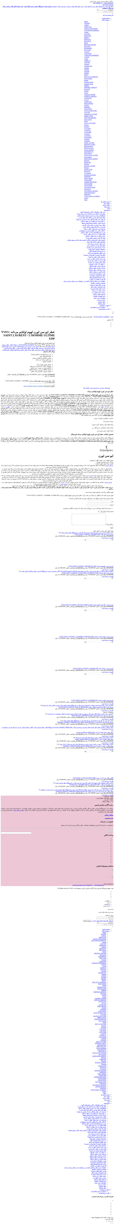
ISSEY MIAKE (88, 103)
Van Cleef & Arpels (89, 187)
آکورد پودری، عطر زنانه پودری (96, 260)
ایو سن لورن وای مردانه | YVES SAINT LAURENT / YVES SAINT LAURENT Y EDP (87, 573)
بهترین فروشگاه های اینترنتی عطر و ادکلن (93, 232)
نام (112, 501)
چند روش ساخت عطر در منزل (96, 258)
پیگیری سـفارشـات (104, 309)
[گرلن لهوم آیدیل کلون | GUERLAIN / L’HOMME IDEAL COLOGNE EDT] (84, 783)
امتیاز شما (109, 511)
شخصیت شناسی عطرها (98, 283)
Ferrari (86, 93)
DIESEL (86, 73)
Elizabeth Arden (88, 82)
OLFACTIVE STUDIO (91, 155)
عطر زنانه (107, 203)
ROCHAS (87, 171)
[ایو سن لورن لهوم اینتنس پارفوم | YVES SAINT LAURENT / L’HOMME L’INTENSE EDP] (99, 610)
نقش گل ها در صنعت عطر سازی (95, 238)
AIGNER (87, 23)
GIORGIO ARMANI (90, 96)
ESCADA (87, 89)
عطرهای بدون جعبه (99, 298)
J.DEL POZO (88, 109)
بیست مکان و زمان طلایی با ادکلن (95, 236)
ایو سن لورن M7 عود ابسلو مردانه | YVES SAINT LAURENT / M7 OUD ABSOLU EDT (87, 605)
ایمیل (111, 505)
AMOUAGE (88, 27)
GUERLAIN (88, 102)
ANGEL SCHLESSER (91, 28)
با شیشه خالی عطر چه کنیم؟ (96, 257)
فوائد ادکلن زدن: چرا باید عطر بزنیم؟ (94, 234)
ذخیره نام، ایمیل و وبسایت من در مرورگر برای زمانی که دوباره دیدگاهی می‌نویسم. (87, 508)
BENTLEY (87, 39)
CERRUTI (87, 61)
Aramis (86, 32)
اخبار (108, 208)
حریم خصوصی (109, 818)
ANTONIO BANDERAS (91, 30)
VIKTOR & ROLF (89, 192)
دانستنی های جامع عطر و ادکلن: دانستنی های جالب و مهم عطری (86, 240)
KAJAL (86, 125)
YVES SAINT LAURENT (92, 196)
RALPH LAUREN (89, 166)
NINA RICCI (88, 153)
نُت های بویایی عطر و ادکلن (97, 266)
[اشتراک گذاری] (109, 1221)
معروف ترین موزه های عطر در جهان (94, 229)
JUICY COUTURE (89, 123)
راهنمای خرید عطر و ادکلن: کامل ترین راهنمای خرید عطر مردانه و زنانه (84, 281)
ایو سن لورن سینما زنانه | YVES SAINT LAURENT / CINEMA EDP (93, 668)
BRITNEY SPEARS (90, 44)
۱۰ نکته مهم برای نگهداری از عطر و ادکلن (93, 221)
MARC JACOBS (89, 143)
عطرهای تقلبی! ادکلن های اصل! (95, 242)
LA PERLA (87, 135)
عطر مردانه (106, 205)
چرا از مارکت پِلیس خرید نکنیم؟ (96, 247)
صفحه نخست (106, 18)
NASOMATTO (88, 151)
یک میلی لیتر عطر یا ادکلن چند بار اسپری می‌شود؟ (90, 219)
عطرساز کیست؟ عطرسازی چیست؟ (94, 255)
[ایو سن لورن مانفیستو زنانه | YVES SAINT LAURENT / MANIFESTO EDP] (99, 540)
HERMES (87, 107)
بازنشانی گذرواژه (108, 921)
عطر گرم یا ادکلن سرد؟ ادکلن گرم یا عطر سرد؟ (91, 214)
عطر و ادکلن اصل (18, 810)
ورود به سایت (87, 921)
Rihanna (86, 168)
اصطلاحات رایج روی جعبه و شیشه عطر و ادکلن (91, 215)
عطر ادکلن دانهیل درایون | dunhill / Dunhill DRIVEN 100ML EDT (94, 739)
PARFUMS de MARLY (91, 159)
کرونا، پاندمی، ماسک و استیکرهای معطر (93, 223)
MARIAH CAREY (89, 144)
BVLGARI (87, 50)
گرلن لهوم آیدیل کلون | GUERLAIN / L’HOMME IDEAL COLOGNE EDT (91, 784)
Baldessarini (87, 36)
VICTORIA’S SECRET (91, 191)
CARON (86, 57)
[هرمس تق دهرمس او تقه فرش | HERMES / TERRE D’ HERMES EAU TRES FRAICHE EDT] (88, 720)
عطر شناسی (101, 302)
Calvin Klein (87, 53)
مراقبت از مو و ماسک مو (97, 307)
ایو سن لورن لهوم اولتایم (24, 346)
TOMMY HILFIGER (90, 182)
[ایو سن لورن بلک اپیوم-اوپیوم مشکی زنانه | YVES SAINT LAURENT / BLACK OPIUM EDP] (78, 705)
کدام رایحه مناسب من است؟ (96, 262)
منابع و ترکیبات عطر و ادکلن (97, 268)
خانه (112, 317)
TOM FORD (88, 180)
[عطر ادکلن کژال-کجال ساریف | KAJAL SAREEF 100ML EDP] (57, 729)
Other (85, 200)
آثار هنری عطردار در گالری (97, 279)
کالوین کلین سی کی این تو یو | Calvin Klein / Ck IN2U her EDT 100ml (93, 778)
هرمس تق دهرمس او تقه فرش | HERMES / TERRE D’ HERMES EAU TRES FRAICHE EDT (85, 722)
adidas (86, 21)
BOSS (86, 43)
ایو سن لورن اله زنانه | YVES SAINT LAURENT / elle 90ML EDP (93, 534)
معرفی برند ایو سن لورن (97, 388)
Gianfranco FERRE (89, 94)
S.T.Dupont (87, 173)
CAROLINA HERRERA (91, 55)
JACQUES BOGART (90, 110)
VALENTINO (88, 185)
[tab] (107, 388)
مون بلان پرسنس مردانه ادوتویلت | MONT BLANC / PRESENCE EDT (92, 715)
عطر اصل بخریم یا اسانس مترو (96, 245)
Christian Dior (88, 66)
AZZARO (87, 34)
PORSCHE (87, 162)
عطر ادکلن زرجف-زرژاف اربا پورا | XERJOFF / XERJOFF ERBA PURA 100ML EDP (88, 746)
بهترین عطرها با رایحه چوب (97, 273)
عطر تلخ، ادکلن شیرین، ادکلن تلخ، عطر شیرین (91, 217)
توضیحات (107, 388)
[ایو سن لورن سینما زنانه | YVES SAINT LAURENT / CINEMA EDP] (99, 642)
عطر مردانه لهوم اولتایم (17, 350)
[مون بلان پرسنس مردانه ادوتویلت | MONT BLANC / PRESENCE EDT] (80, 714)
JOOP (86, 121)
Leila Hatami (87, 137)
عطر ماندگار (101, 303)
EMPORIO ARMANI (90, 87)
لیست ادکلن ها (105, 201)
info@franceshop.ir (107, 5)
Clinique (86, 68)
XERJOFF (87, 194)
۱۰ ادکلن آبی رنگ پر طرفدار (97, 264)
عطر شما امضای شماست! (97, 275)
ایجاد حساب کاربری (97, 921)
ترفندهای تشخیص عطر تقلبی (96, 249)
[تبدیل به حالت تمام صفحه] (111, 1221)
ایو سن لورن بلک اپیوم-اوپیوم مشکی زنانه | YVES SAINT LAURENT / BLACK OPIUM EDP (85, 707)
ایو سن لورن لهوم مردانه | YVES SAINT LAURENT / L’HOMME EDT (92, 700)
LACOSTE (87, 128)
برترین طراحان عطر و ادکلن (97, 270)
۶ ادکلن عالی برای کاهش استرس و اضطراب (92, 230)
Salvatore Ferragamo (90, 175)
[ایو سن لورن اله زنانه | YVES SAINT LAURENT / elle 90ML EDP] (86, 532)
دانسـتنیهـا (107, 210)
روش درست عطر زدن (98, 292)
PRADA (86, 164)
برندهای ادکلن (106, 20)
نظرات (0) (86, 388)
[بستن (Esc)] (107, 1221)
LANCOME (87, 132)
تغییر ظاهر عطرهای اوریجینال (96, 253)
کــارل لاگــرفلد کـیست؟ (98, 288)
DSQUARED (88, 78)
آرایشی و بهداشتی (104, 305)
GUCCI (86, 100)
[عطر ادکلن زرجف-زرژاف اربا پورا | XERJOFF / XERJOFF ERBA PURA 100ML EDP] (86, 744)
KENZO (86, 127)
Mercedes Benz (88, 146)
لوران (90, 475)
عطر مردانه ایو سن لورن (23, 348)
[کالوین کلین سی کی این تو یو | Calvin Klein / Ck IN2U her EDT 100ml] (99, 751)
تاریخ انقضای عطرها (99, 296)
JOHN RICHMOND (90, 118)
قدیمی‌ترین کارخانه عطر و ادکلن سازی (94, 227)
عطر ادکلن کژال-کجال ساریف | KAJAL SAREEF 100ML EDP (95, 732)
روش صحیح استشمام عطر (97, 277)
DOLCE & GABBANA (91, 77)
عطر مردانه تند (39, 350)
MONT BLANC (89, 148)
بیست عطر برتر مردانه (98, 290)
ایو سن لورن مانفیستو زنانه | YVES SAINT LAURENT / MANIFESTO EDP (90, 566)
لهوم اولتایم (5, 350)
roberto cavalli (88, 169)
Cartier (86, 59)
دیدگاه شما (109, 524)
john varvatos (88, 119)
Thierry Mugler (88, 178)
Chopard (86, 64)
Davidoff (86, 71)
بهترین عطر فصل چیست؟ (97, 285)
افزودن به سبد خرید (49, 386)
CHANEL (87, 62)
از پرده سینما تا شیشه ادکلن (97, 251)
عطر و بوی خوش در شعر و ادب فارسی (93, 225)
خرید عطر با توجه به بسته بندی (96, 243)
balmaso (86, 37)
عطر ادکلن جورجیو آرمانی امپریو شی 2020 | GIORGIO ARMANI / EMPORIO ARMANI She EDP (84, 791)
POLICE (86, 160)
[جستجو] (112, 926)
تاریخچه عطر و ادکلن (99, 294)
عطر (102, 406)
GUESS (86, 105)
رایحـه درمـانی (101, 300)
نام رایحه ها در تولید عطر (98, 287)
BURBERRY (88, 48)
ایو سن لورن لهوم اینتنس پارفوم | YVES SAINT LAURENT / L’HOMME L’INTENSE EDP (86, 636)
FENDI (86, 91)
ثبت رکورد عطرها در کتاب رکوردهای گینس (92, 212)
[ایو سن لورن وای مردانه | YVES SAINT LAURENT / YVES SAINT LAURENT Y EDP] (67, 571)
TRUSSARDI (88, 184)
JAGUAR (87, 112)
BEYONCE (87, 41)
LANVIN (87, 134)
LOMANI (87, 141)
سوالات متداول (108, 815)
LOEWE (86, 139)
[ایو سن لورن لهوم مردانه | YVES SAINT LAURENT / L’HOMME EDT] (99, 674)
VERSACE (87, 189)
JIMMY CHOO (88, 116)
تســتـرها (107, 206)
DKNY (86, 75)
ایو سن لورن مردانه (44, 348)
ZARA (86, 198)
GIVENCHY (88, 98)
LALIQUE (87, 130)
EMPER (86, 85)
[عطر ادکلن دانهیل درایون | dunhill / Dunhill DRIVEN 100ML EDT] (94, 737)
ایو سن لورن (35, 346)
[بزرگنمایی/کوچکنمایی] (112, 1221)
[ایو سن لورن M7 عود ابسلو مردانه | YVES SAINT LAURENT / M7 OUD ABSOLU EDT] (99, 578)
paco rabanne (88, 157)
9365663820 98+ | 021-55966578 (103, 3)
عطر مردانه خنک (29, 350)
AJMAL (86, 25)
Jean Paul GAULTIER (90, 114)
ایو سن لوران (109, 465)
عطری (8, 406)
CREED (86, 69)
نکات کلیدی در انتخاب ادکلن (97, 272)
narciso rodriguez (89, 150)
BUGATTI (87, 46)
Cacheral (86, 52)
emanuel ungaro (88, 84)
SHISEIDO (87, 176)
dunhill (86, 80)
